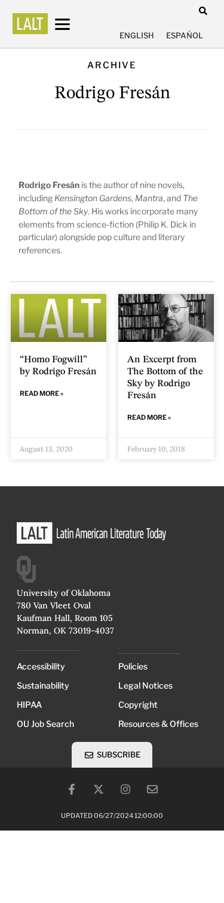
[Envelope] (152, 789)
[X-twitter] (98, 789)
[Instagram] (125, 789)
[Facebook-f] (71, 789)
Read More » (41, 393)
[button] (203, 10)
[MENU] (73, 24)
